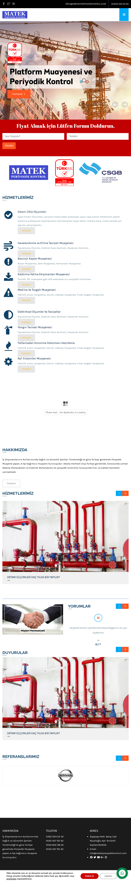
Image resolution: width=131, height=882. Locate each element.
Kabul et (89, 876)
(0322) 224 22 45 (120, 4)
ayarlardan (11, 879)
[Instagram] (105, 857)
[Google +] (102, 857)
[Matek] (14, 14)
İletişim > (18, 94)
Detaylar (26, 230)
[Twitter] (8, 4)
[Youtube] (13, 4)
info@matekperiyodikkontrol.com (86, 4)
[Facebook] (4, 4)
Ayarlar (108, 876)
